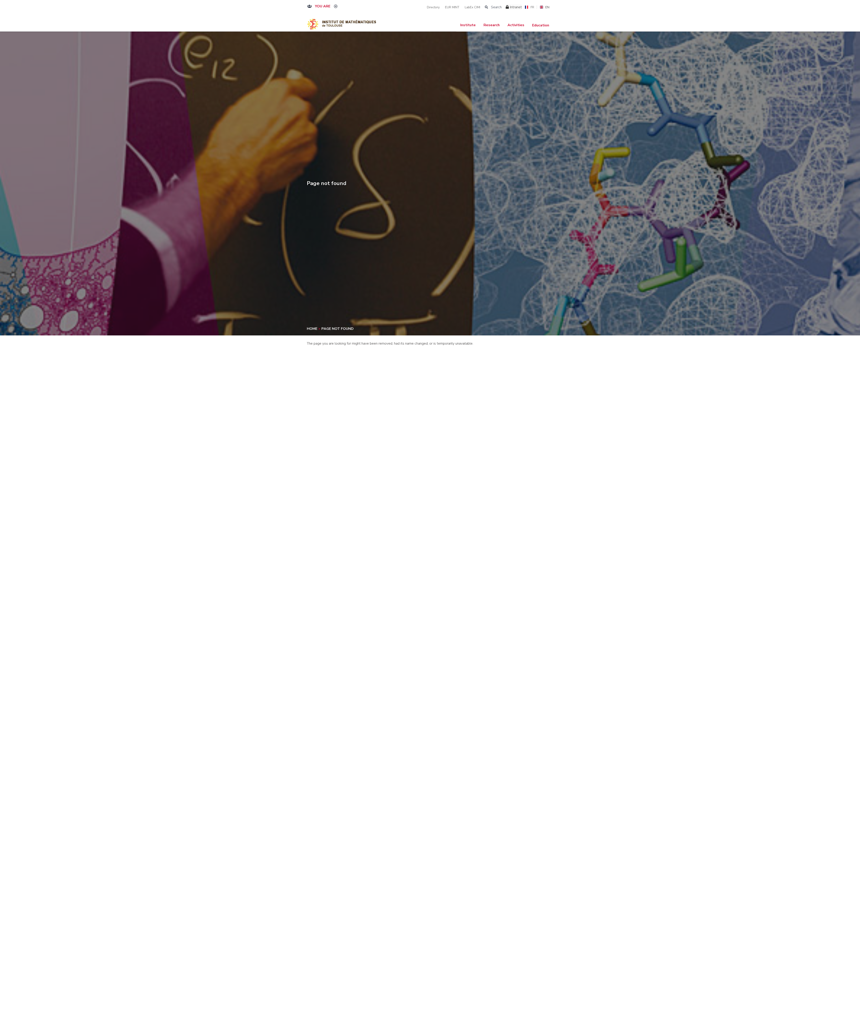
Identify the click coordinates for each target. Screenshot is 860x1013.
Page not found (337, 328)
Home (312, 328)
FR (532, 7)
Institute (468, 25)
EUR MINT (452, 7)
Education (540, 25)
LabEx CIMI (472, 7)
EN (547, 7)
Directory (433, 7)
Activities (515, 25)
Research (492, 25)
